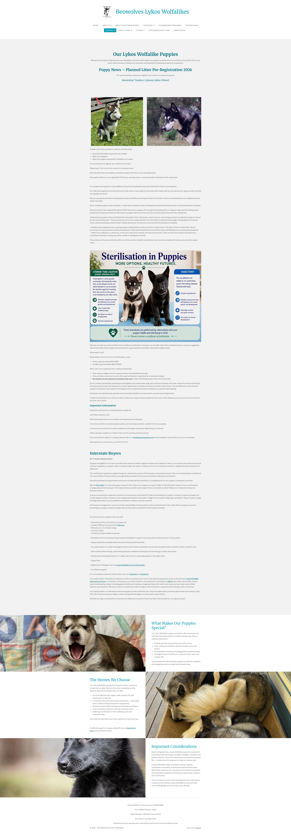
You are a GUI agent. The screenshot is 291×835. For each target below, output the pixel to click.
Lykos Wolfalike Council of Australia (131, 565)
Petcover (121, 525)
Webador (198, 828)
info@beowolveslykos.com (143, 437)
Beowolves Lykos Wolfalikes (152, 11)
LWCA (169, 581)
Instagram (144, 574)
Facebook (133, 574)
